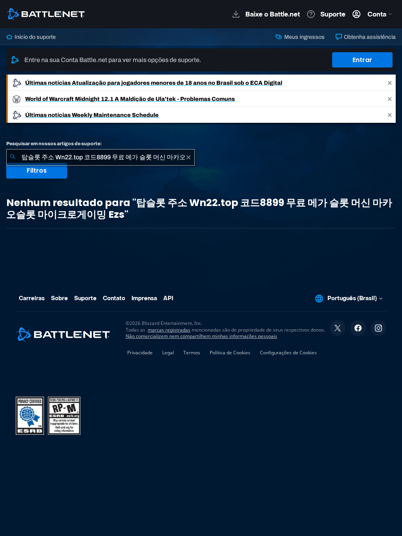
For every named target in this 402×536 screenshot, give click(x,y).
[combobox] (100, 157)
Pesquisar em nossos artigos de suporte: (54, 143)
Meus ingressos (303, 37)
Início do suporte (34, 37)
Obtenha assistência (369, 37)
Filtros (37, 170)
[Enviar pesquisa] (12, 157)
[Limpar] (188, 157)
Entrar (362, 59)
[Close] (390, 83)
